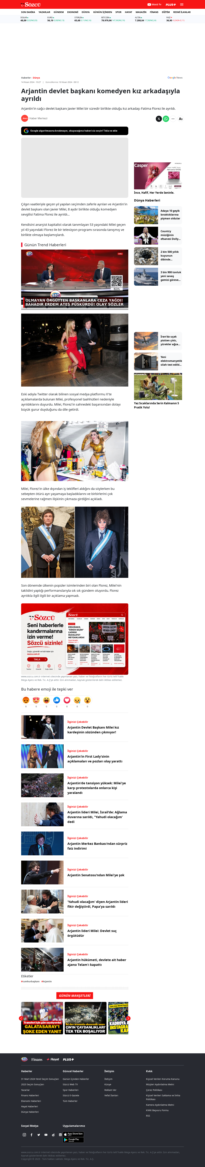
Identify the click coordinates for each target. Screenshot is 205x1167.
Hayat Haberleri (29, 1106)
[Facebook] (31, 1135)
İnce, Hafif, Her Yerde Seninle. (154, 192)
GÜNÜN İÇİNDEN (102, 12)
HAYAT (128, 12)
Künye (107, 1084)
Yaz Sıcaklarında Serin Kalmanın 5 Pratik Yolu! (156, 405)
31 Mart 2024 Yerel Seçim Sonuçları (40, 1078)
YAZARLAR (44, 12)
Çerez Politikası (154, 1089)
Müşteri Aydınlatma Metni (160, 1084)
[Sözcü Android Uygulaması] (73, 1139)
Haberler (26, 1071)
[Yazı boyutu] (180, 119)
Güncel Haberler (73, 1071)
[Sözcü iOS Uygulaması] (73, 1134)
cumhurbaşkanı (31, 981)
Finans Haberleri (30, 1095)
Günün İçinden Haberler (76, 1078)
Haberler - (26, 77)
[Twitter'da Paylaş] (159, 119)
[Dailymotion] (53, 1135)
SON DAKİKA (28, 12)
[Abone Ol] (175, 78)
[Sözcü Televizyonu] (24, 1059)
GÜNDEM (59, 12)
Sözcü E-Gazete (71, 1095)
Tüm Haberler (70, 1100)
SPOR (118, 12)
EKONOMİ (72, 12)
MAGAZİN (141, 12)
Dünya (36, 77)
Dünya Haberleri (147, 200)
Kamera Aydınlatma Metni (160, 1104)
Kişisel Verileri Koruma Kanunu (163, 1078)
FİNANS (154, 12)
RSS (148, 1115)
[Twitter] (39, 1135)
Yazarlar (25, 1089)
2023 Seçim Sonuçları (32, 1084)
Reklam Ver (110, 1089)
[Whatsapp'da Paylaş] (166, 119)
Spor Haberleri (70, 1089)
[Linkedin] (60, 1135)
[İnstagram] (24, 1135)
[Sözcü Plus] (68, 1059)
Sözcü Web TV (70, 1084)
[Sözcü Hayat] (52, 1059)
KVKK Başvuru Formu (157, 1110)
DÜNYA (86, 12)
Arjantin (47, 981)
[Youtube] (46, 1135)
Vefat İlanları (111, 1095)
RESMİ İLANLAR (182, 12)
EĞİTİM (166, 12)
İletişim (108, 1078)
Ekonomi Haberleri (31, 1100)
